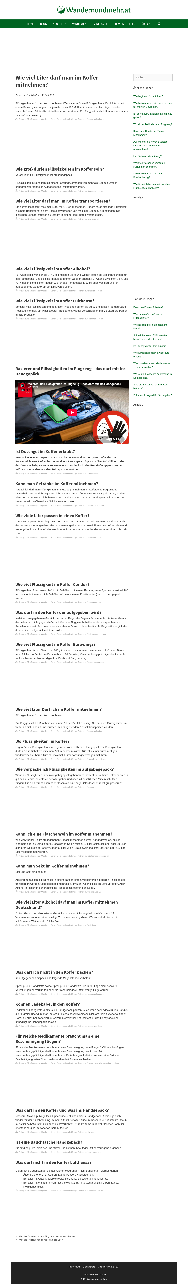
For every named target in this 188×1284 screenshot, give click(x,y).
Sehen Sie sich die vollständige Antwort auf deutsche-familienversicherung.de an (85, 1063)
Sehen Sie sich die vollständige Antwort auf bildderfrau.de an (76, 1026)
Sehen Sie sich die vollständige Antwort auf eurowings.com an (77, 662)
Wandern (78, 24)
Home (30, 24)
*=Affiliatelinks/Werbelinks (94, 1274)
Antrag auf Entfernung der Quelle (32, 119)
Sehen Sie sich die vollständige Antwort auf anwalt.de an (75, 219)
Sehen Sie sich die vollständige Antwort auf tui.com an (74, 1132)
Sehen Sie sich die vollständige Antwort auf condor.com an (76, 602)
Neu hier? (59, 24)
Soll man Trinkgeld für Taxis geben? (152, 395)
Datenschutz (89, 1266)
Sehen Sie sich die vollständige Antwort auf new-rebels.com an (77, 1152)
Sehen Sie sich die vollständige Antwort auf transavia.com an (77, 191)
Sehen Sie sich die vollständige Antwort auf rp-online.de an (76, 892)
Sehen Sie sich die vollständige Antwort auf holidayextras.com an (78, 634)
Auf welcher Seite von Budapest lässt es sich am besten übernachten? (150, 145)
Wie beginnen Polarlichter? (148, 96)
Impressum (74, 1266)
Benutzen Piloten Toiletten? (148, 307)
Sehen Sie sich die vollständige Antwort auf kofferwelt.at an (76, 537)
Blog (43, 24)
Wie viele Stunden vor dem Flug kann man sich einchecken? (48, 1236)
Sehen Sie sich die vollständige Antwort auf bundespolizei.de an (78, 119)
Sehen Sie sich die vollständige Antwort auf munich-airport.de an (78, 759)
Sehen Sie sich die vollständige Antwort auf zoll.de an (73, 925)
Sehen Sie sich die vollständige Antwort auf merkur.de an (75, 473)
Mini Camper (101, 24)
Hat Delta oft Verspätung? (147, 156)
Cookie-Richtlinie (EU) (108, 1266)
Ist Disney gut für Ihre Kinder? (149, 346)
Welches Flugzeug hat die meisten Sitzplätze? (41, 1239)
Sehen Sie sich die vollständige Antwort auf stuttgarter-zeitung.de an (80, 856)
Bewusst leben (125, 24)
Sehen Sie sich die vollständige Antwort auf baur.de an (74, 787)
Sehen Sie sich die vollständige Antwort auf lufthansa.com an (77, 319)
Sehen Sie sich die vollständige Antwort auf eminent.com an (76, 291)
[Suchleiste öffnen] (159, 23)
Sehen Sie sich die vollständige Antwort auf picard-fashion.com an (79, 505)
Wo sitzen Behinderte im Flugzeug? (152, 124)
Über (144, 24)
